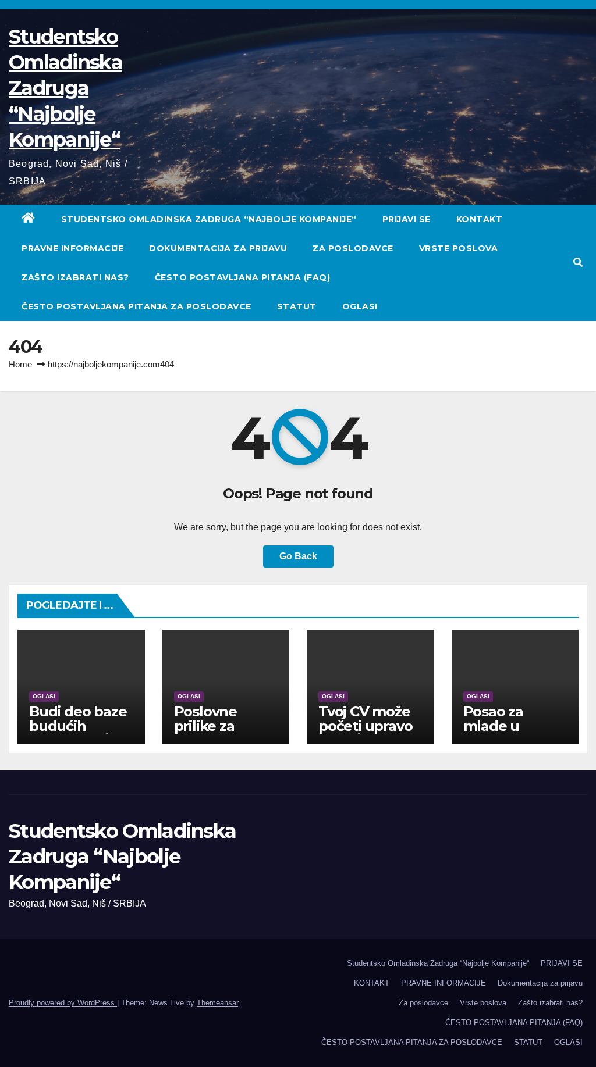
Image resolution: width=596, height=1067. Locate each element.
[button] (578, 262)
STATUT (297, 306)
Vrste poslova (458, 248)
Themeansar (217, 1002)
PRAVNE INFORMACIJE (72, 248)
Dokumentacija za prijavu (218, 248)
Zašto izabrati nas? (75, 277)
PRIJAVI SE (406, 219)
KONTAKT (479, 219)
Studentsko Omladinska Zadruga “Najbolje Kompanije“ (65, 88)
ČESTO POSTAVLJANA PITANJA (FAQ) (243, 277)
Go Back (298, 556)
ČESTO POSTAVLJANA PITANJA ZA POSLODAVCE (136, 306)
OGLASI (360, 306)
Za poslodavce (353, 248)
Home (20, 364)
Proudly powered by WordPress (63, 1002)
